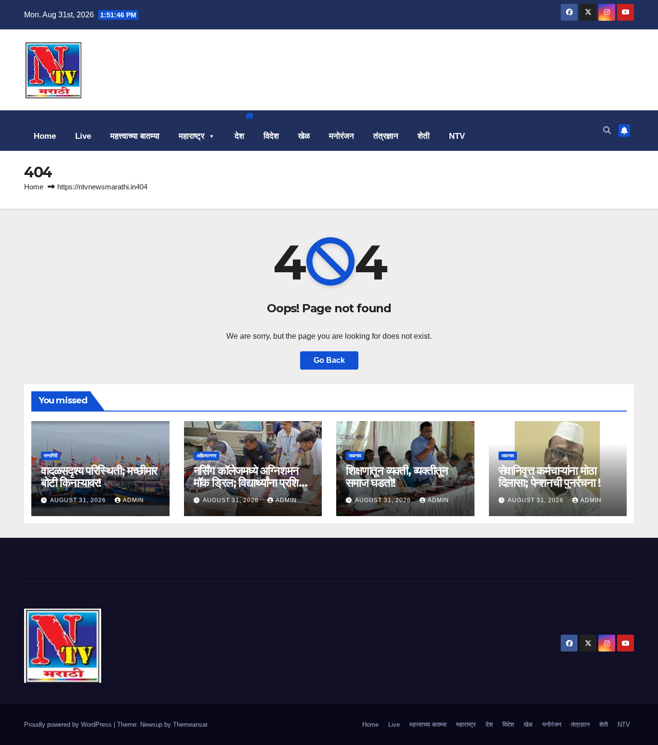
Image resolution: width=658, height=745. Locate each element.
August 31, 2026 (79, 500)
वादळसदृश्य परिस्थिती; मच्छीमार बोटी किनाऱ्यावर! (99, 477)
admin (133, 500)
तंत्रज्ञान (385, 136)
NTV (457, 136)
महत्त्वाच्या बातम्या (134, 136)
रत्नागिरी (50, 455)
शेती (424, 136)
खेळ (304, 136)
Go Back (329, 360)
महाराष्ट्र (191, 136)
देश (239, 136)
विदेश (271, 136)
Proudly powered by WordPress (69, 724)
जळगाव (355, 455)
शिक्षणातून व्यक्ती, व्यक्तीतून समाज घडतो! (396, 477)
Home (45, 136)
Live (83, 136)
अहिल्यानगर (206, 455)
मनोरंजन (341, 136)
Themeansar (190, 724)
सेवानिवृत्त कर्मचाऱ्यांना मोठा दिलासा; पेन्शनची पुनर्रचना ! (550, 477)
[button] (607, 130)
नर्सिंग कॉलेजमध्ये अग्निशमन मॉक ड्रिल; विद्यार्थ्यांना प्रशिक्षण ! (253, 483)
